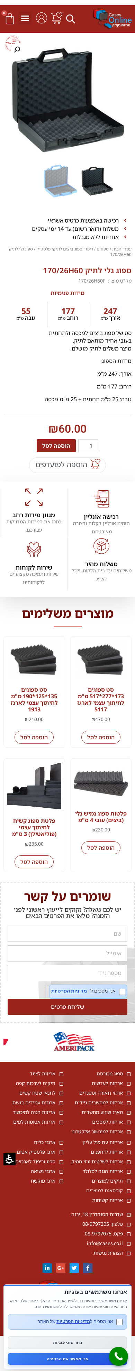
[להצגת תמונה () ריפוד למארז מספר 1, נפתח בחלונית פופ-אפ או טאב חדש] (67, 100)
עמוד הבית (122, 249)
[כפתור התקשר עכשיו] (118, 1356)
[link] (56, 18)
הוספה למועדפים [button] (61, 464)
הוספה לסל (56, 446)
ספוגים (103, 249)
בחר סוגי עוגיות (67, 1342)
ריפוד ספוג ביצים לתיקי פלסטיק (64, 249)
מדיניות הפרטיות (69, 990)
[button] (71, 19)
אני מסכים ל (88, 991)
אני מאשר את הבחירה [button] (67, 1358)
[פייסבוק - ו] (87, 1268)
